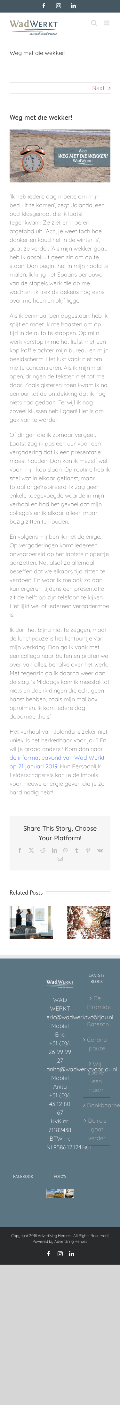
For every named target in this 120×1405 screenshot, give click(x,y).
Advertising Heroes (70, 1241)
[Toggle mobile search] (94, 23)
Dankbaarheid (97, 1105)
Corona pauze (97, 1044)
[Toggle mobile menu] (107, 23)
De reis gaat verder (97, 1129)
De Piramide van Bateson (97, 1011)
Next (98, 88)
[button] (14, 922)
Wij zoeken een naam (97, 1076)
